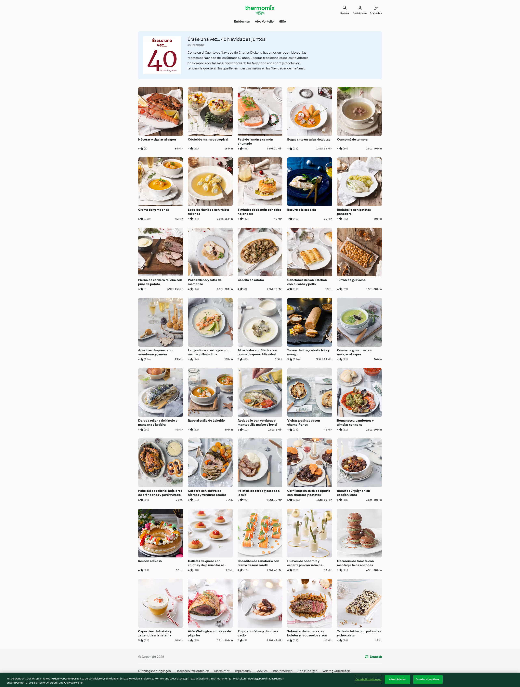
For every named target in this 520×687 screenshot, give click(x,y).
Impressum (242, 671)
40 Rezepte (195, 45)
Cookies (262, 671)
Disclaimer (222, 671)
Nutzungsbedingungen (154, 671)
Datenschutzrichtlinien (192, 671)
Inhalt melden (282, 671)
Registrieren (360, 13)
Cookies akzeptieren (428, 679)
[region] (260, 680)
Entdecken (242, 21)
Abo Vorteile (264, 21)
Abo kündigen (307, 671)
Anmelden (376, 13)
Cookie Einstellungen (368, 679)
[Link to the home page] (260, 10)
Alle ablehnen (397, 679)
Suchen (344, 13)
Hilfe (282, 21)
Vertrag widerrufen (336, 671)
